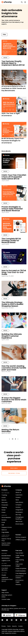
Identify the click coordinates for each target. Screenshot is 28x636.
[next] (18, 439)
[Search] (22, 2)
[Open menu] (25, 2)
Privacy (4, 626)
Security (14, 626)
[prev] (10, 439)
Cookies (20, 626)
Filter (4, 34)
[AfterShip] (7, 2)
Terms (9, 626)
